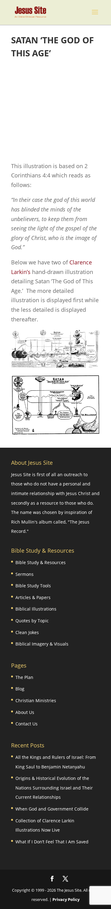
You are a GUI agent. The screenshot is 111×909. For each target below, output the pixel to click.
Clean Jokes (27, 632)
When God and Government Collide (51, 809)
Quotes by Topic (32, 621)
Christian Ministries (35, 700)
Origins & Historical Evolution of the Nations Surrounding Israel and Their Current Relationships (54, 787)
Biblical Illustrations (35, 609)
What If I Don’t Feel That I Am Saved (51, 842)
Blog (19, 689)
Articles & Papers (33, 597)
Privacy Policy (66, 899)
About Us (24, 712)
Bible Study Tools (33, 586)
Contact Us (26, 724)
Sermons (24, 574)
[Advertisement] (55, 110)
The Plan (24, 677)
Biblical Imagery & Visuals (41, 644)
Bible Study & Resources (40, 562)
